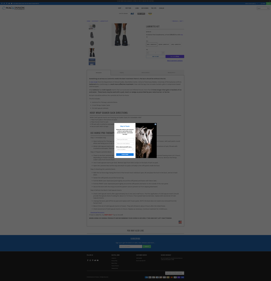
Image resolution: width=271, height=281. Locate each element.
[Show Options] (132, 149)
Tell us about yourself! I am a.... (124, 147)
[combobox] (124, 149)
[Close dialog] (155, 124)
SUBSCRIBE (125, 154)
